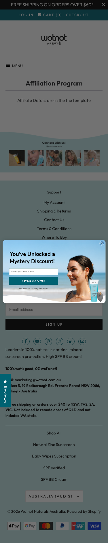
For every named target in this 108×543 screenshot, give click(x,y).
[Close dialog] (101, 243)
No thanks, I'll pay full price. (33, 288)
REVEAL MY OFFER (33, 281)
